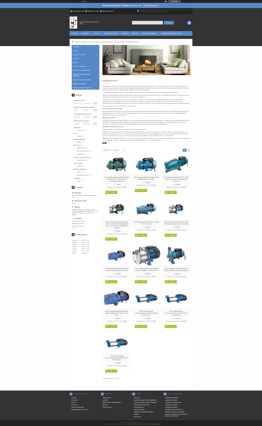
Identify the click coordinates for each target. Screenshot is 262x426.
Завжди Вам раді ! (151, 5)
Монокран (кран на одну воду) (174, 412)
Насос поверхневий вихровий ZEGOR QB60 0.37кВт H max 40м (146, 178)
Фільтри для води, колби (142, 404)
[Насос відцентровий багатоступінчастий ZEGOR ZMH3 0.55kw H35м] (146, 298)
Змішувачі (137, 397)
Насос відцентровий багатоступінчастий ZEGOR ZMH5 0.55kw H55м (117, 358)
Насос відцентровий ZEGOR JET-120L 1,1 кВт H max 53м (146, 223)
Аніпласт (105, 404)
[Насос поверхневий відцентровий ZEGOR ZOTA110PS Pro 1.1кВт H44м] (146, 255)
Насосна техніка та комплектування (101, 42)
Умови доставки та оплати (79, 409)
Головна (74, 33)
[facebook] (103, 143)
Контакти (125, 33)
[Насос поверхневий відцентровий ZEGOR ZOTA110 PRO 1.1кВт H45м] (117, 255)
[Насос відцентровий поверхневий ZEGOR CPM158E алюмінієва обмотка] (176, 255)
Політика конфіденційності (152, 424)
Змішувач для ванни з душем (82, 87)
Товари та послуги (81, 42)
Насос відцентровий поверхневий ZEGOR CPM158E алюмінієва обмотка (176, 269)
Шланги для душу (139, 409)
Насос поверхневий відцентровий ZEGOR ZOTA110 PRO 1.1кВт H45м (116, 269)
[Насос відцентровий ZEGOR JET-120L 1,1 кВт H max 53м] (146, 209)
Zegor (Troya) (107, 397)
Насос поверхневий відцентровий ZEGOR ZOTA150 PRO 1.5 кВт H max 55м (116, 313)
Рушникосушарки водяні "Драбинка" (145, 400)
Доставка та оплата (111, 33)
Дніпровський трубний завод (112, 402)
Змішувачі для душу (171, 404)
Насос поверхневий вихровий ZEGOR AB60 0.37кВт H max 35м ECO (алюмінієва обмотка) (116, 179)
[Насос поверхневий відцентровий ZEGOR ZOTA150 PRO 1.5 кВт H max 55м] (117, 298)
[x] (105, 143)
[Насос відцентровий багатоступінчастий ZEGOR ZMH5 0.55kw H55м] (117, 343)
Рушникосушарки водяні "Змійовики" (145, 402)
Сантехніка (85, 33)
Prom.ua (140, 422)
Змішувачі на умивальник (173, 402)
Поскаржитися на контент (136, 424)
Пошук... (168, 23)
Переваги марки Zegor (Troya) (171, 33)
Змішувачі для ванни (171, 397)
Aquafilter (105, 400)
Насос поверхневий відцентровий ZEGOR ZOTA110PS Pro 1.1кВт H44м (146, 269)
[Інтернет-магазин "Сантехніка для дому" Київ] (73, 23)
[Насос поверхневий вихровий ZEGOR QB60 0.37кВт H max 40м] (146, 164)
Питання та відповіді (149, 33)
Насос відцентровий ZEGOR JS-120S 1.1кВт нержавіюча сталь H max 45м (176, 223)
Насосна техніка (119, 42)
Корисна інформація (77, 407)
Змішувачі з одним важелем (81, 70)
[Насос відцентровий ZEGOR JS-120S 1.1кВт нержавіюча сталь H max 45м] (176, 209)
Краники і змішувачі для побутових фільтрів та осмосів (176, 415)
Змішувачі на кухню (171, 400)
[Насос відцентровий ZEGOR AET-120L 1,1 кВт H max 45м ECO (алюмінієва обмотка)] (176, 164)
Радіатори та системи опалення (144, 412)
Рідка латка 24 (107, 407)
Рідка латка (137, 416)
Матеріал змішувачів (79, 83)
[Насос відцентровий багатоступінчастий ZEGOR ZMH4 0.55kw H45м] (176, 298)
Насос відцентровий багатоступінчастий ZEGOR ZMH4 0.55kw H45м (176, 313)
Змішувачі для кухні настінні (174, 409)
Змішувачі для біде (171, 407)
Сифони (136, 414)
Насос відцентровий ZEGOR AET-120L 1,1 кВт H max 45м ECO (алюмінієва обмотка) (176, 179)
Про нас (97, 33)
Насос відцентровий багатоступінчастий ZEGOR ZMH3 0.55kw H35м (146, 313)
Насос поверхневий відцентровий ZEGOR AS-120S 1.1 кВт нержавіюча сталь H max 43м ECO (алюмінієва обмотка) (116, 225)
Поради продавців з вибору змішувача (81, 75)
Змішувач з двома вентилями (82, 80)
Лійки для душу (138, 407)
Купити (113, 192)
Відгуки (135, 33)
